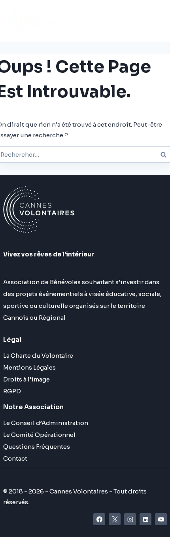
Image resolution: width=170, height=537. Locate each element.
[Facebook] (99, 519)
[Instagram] (130, 519)
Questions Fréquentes (36, 446)
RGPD (12, 391)
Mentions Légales (29, 367)
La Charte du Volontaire (38, 355)
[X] (115, 519)
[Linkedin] (145, 519)
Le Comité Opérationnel (39, 434)
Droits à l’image (26, 379)
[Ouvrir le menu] (113, 20)
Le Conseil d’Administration (45, 423)
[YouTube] (161, 519)
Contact (15, 458)
